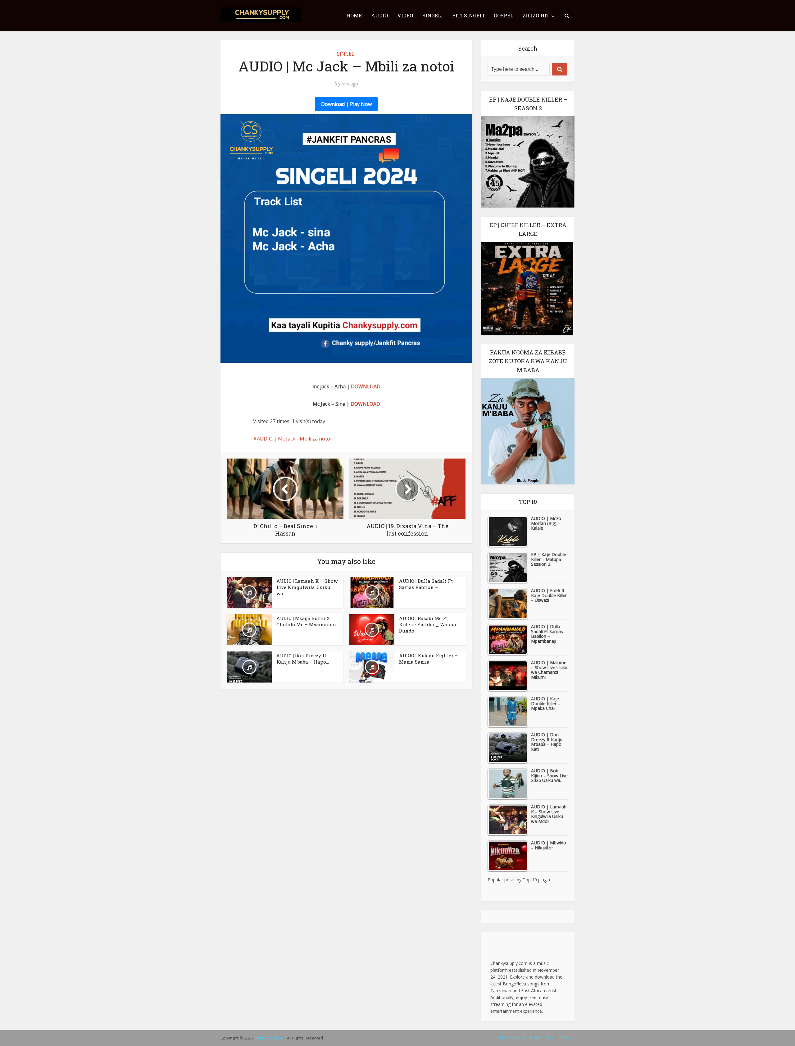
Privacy (568, 1037)
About (519, 1037)
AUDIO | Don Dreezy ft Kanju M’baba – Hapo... (302, 658)
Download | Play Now (346, 104)
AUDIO (379, 15)
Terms (552, 1037)
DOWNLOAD (365, 386)
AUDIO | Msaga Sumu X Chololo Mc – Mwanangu (306, 621)
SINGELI (432, 15)
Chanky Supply (269, 1038)
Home (505, 1037)
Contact (536, 1037)
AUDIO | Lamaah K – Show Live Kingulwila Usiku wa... (307, 587)
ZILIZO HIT (536, 15)
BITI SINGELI (468, 15)
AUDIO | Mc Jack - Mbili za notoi (294, 438)
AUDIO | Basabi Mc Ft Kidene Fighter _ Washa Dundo (427, 624)
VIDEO (405, 15)
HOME (354, 15)
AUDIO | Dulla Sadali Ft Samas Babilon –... (426, 584)
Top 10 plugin (536, 880)
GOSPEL (503, 15)
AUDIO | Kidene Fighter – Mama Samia (428, 658)
